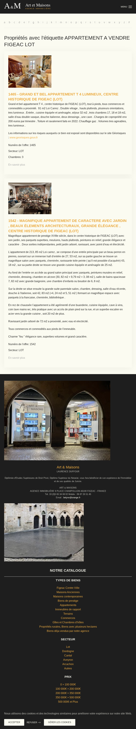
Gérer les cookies (59, 722)
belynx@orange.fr (71, 497)
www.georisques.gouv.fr (24, 137)
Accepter (14, 722)
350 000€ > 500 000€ (68, 697)
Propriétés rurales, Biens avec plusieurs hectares (68, 626)
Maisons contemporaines (68, 596)
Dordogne (68, 651)
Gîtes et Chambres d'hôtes (68, 622)
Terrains (68, 613)
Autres (68, 668)
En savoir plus (16, 164)
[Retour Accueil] (34, 7)
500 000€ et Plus (68, 701)
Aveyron (68, 659)
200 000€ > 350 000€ (68, 693)
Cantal (68, 655)
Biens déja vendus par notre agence (68, 631)
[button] (126, 7)
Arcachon (68, 664)
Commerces (68, 618)
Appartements (68, 605)
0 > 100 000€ (68, 684)
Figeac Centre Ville (68, 587)
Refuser (32, 722)
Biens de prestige (68, 600)
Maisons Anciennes (68, 592)
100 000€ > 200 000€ (68, 688)
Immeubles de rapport (68, 609)
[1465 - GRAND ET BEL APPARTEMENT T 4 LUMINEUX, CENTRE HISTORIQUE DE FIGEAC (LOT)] (29, 71)
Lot (68, 646)
